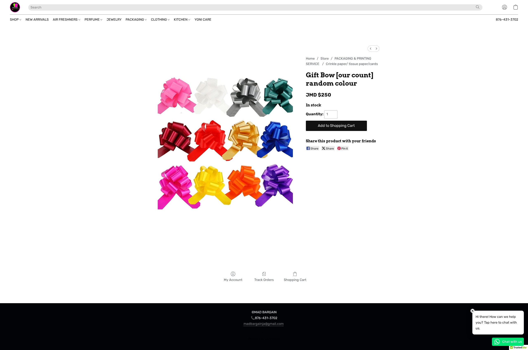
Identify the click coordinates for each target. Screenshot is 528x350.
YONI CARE (202, 19)
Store (325, 58)
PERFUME (92, 19)
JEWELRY (114, 19)
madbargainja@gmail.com (264, 324)
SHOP (14, 19)
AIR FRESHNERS (65, 19)
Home (310, 58)
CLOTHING (159, 19)
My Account (233, 280)
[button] (15, 7)
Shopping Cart (295, 280)
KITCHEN (181, 19)
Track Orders (264, 280)
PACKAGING (135, 19)
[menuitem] (371, 49)
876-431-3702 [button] (507, 19)
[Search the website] (478, 7)
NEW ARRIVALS (37, 19)
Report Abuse (264, 332)
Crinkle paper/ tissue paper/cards (352, 64)
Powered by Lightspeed (264, 339)
